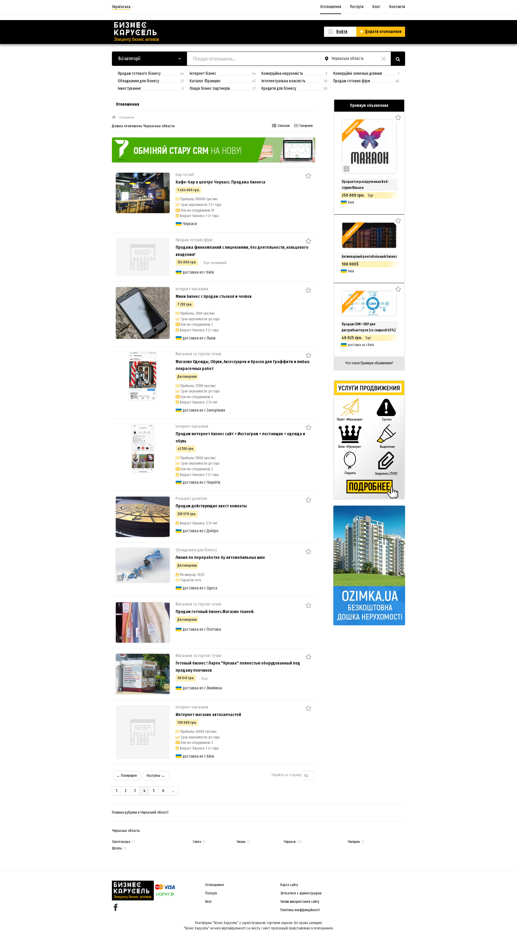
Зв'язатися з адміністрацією (301, 893)
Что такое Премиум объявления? (369, 363)
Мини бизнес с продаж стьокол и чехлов (214, 296)
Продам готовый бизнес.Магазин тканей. (215, 611)
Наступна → (156, 775)
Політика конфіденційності (300, 910)
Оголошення (330, 6)
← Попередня (126, 775)
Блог (376, 6)
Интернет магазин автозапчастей (208, 714)
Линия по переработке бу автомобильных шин (220, 557)
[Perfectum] (213, 149)
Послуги (357, 6)
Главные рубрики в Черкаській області (140, 812)
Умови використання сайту (299, 902)
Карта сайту (289, 885)
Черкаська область (126, 831)
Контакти (397, 6)
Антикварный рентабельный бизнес (369, 256)
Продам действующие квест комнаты (211, 506)
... (173, 790)
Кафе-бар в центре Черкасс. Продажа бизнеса (220, 182)
